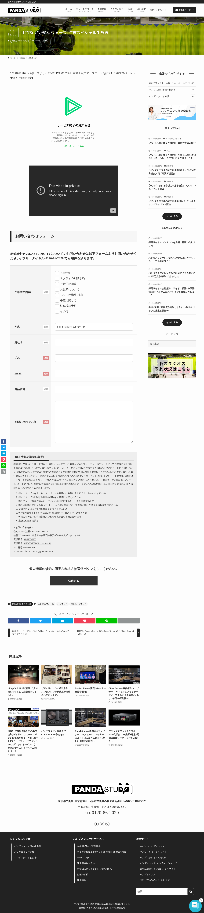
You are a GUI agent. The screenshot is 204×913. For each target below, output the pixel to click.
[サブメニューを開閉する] (193, 90)
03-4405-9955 (30, 539)
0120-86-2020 (54, 258)
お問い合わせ (186, 10)
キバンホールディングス (152, 846)
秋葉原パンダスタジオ (20, 41)
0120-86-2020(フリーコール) (37, 543)
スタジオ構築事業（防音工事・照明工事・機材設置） (101, 852)
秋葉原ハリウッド (78, 604)
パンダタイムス (148, 874)
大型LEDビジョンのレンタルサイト (158, 869)
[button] (18, 620)
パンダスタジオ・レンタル (153, 857)
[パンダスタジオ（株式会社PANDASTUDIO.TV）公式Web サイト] (24, 10)
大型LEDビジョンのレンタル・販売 (94, 869)
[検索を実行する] (190, 891)
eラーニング (83, 857)
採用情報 (81, 880)
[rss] (102, 824)
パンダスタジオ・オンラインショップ (158, 863)
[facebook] (97, 824)
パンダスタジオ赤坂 (159, 96)
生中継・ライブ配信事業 (89, 846)
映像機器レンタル (86, 863)
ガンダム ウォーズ (46, 604)
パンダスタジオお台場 (25, 857)
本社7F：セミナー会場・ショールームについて (171, 83)
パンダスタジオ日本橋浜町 (162, 90)
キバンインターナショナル (153, 852)
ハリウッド (62, 604)
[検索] (107, 824)
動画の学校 (82, 874)
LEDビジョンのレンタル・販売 (155, 880)
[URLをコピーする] (129, 620)
